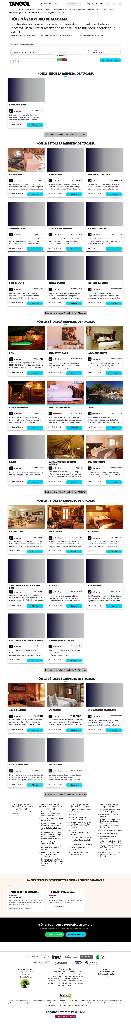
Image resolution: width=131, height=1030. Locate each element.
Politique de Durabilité (106, 974)
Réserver (35, 125)
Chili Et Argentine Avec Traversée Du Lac (79, 818)
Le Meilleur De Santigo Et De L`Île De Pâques (81, 841)
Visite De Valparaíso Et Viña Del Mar (110, 815)
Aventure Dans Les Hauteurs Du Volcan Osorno (110, 837)
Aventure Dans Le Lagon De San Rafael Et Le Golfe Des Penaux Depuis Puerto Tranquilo (81, 825)
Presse (106, 976)
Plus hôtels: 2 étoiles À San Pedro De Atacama (65, 313)
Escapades (81, 9)
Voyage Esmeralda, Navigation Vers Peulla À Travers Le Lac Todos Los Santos (111, 847)
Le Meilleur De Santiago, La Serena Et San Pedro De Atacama (80, 832)
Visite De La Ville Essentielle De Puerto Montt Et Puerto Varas (111, 842)
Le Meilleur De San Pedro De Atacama (22, 813)
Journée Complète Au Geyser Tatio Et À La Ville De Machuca (52, 860)
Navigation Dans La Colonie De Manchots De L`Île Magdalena (110, 854)
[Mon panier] (114, 4)
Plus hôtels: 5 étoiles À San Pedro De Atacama (65, 794)
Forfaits (48, 9)
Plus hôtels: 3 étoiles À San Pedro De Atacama (65, 492)
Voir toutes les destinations (25, 9)
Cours (98, 9)
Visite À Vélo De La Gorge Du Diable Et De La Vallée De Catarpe (51, 848)
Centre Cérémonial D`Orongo (111, 830)
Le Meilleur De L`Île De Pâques (82, 845)
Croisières (91, 9)
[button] (74, 3)
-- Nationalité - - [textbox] (63, 53)
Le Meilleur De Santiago (79, 814)
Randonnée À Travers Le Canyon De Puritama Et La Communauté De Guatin (50, 814)
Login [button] (89, 4)
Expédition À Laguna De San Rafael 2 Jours (81, 811)
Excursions (40, 9)
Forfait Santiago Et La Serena (81, 837)
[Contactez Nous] (107, 4)
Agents (100, 4)
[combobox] (70, 52)
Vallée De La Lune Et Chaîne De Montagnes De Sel (51, 829)
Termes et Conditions (106, 972)
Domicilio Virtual (26, 977)
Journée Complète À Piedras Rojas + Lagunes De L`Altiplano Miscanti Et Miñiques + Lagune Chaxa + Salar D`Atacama (52, 835)
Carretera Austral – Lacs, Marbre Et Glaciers (79, 853)
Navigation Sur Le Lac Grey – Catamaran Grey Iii (110, 811)
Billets (112, 9)
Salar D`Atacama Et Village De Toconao (52, 865)
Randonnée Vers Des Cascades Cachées (48, 842)
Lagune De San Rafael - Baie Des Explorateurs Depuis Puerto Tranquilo (110, 821)
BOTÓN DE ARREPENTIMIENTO (65, 1017)
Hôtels (105, 9)
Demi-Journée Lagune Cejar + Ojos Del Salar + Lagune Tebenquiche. (51, 854)
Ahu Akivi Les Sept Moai (108, 833)
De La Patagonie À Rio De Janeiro (80, 848)
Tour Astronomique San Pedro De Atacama (52, 819)
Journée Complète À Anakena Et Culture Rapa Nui (110, 827)
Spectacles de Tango (60, 9)
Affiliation (106, 969)
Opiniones (97, 35)
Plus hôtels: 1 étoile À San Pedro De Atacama (65, 134)
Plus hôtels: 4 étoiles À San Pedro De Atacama (65, 670)
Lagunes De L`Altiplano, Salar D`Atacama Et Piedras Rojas (51, 824)
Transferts (72, 9)
